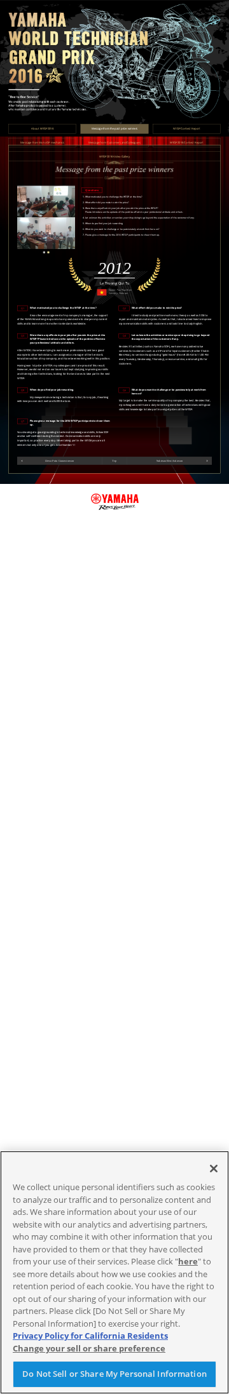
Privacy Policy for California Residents (90, 1335)
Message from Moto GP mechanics (42, 142)
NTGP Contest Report (186, 129)
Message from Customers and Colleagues (114, 142)
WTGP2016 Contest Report (187, 142)
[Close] (214, 1169)
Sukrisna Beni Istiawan (169, 460)
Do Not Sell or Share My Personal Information (114, 1373)
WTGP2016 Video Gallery (114, 156)
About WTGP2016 (42, 129)
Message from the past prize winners (115, 129)
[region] (114, 1272)
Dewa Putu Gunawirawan (59, 460)
